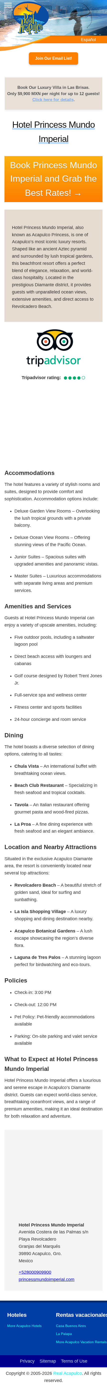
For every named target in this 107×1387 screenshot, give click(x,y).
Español (88, 39)
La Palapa (64, 1334)
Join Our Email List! (53, 58)
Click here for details (53, 99)
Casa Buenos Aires (71, 1326)
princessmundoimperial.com (46, 1279)
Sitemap (48, 1361)
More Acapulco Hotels (24, 1326)
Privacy (27, 1361)
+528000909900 (35, 1272)
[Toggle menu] (8, 5)
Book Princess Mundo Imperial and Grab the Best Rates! (53, 179)
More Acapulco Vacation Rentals (81, 1342)
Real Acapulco (67, 1373)
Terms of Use (74, 1361)
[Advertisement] (53, 424)
